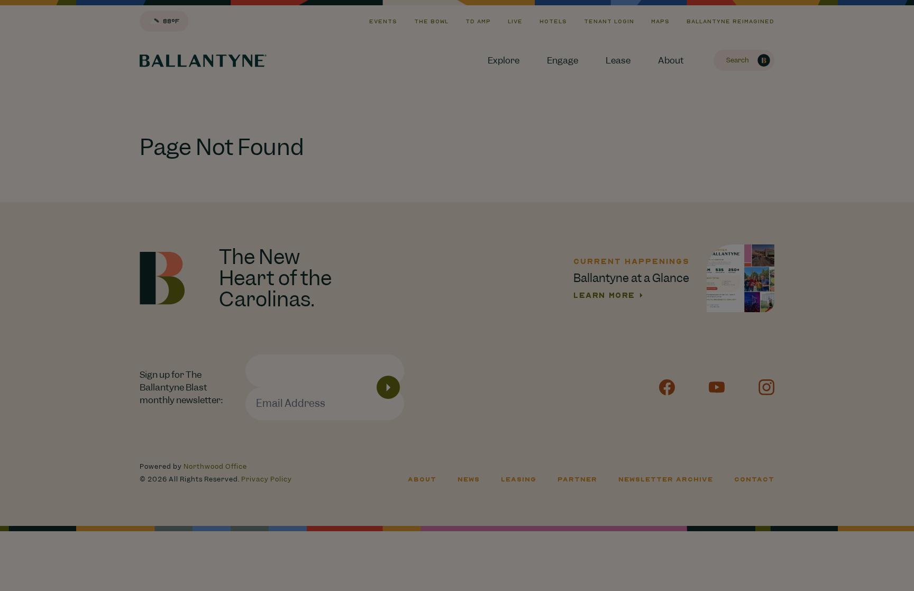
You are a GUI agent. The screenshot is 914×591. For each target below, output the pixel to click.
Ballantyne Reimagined (730, 21)
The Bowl (431, 21)
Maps (660, 21)
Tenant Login (609, 21)
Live (515, 21)
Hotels (553, 21)
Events (383, 21)
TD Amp (478, 21)
